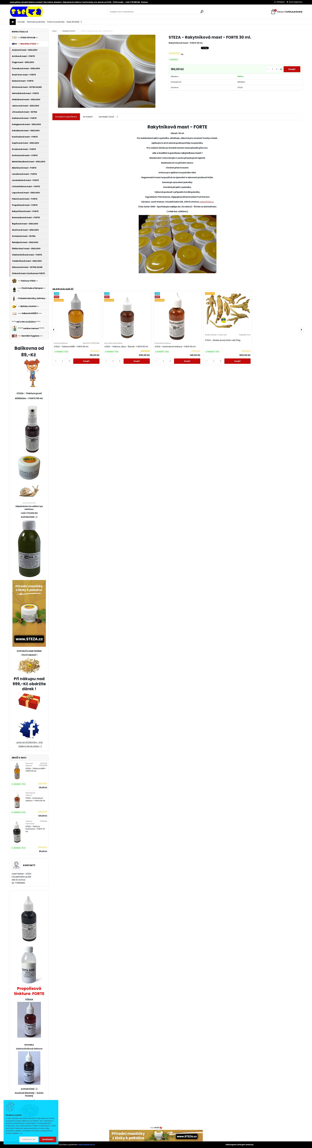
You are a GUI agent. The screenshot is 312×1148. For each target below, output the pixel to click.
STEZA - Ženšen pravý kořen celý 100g (222, 340)
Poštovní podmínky (56, 22)
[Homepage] (13, 22)
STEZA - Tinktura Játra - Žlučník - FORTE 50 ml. (126, 346)
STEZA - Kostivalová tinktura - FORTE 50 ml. (35, 799)
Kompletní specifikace (66, 116)
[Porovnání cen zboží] (156, 1127)
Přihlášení (281, 2)
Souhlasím (47, 1139)
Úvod (54, 31)
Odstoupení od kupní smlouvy (239, 1144)
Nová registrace (295, 2)
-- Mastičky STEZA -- (69, 31)
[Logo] (26, 12)
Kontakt (21, 22)
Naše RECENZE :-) (74, 22)
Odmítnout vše (28, 1139)
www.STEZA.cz (207, 201)
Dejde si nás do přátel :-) (30, 746)
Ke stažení (88, 116)
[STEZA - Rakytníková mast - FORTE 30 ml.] (106, 71)
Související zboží (108, 116)
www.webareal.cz (86, 1144)
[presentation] (53, 329)
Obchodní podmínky (36, 22)
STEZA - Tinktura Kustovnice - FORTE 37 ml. (35, 829)
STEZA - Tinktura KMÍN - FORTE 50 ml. (36, 769)
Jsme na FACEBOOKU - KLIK (29, 742)
